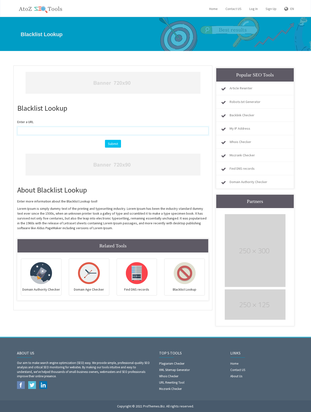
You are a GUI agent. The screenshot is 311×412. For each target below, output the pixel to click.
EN (291, 9)
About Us (236, 376)
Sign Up (271, 9)
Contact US (233, 9)
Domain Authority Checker (248, 182)
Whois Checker (240, 142)
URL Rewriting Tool (171, 382)
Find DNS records (242, 168)
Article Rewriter (241, 88)
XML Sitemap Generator (174, 370)
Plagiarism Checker (171, 364)
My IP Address (240, 128)
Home (213, 9)
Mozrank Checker (242, 155)
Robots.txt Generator (245, 102)
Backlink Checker (242, 115)
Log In (253, 9)
